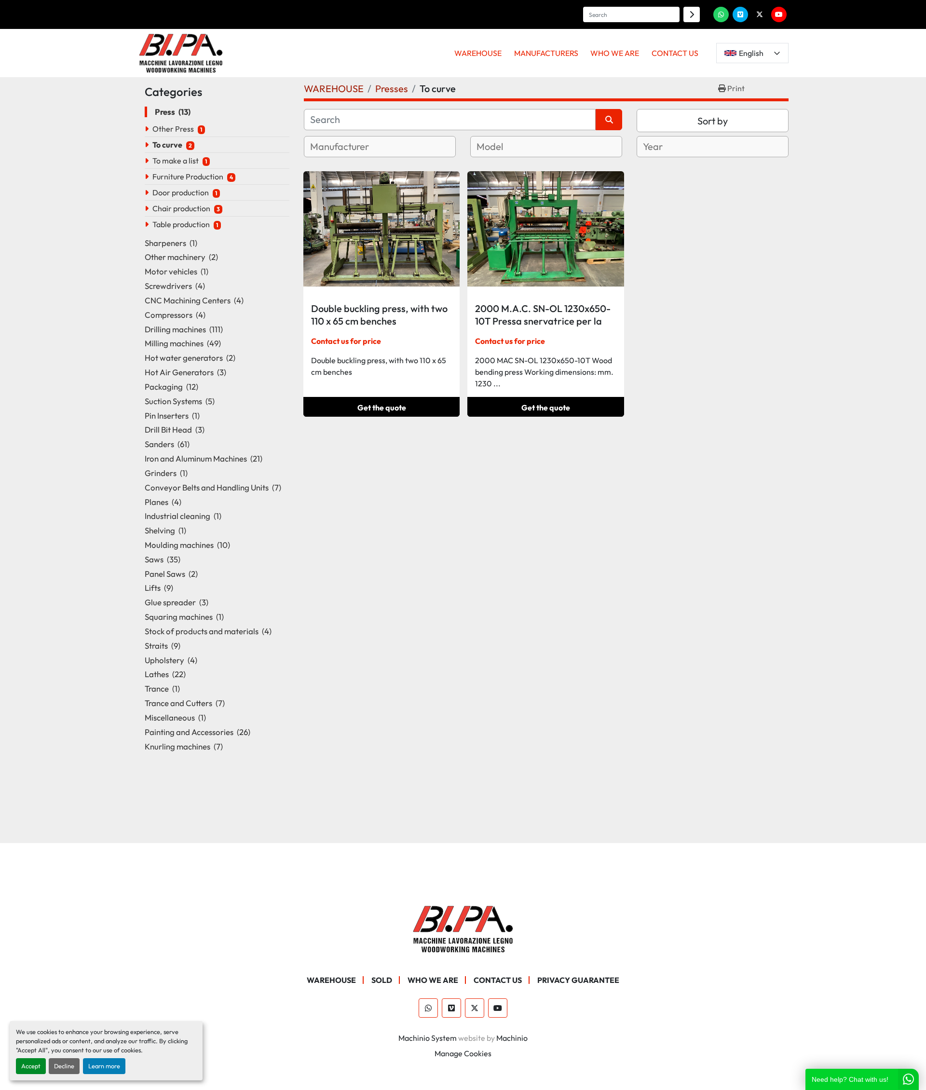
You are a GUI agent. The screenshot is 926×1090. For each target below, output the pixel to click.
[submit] (691, 14)
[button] (478, 53)
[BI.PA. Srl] (463, 928)
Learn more (104, 1066)
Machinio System (427, 1038)
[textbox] (351, 146)
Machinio (512, 1038)
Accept (31, 1066)
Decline (64, 1066)
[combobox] (380, 146)
